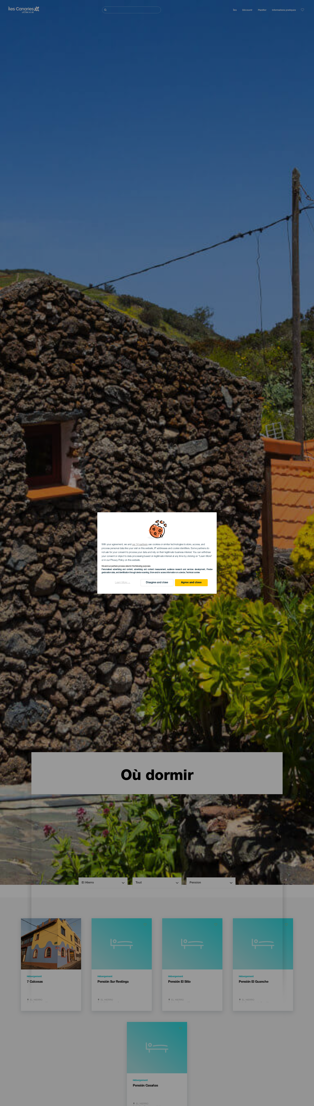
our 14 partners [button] (140, 544)
